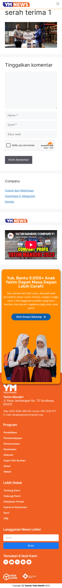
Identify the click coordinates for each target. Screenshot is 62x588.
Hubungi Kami (12, 496)
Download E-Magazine (20, 196)
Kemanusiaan (12, 443)
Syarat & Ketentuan (15, 507)
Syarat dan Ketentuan (19, 190)
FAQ (6, 518)
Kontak (9, 201)
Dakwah (8, 455)
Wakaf (7, 471)
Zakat (7, 466)
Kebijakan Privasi (14, 501)
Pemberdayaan (13, 438)
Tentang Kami (12, 490)
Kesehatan (10, 449)
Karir (6, 512)
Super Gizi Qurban (15, 460)
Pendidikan (10, 432)
